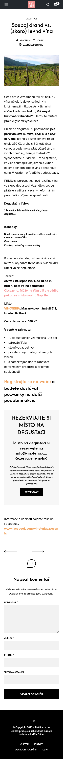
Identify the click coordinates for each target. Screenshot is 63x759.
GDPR (45, 750)
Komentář (11, 602)
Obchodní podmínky (26, 750)
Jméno (9, 638)
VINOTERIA (12, 308)
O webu (24, 744)
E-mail (9, 655)
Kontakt (38, 744)
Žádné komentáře (33, 45)
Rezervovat (31, 492)
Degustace (31, 19)
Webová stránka (14, 672)
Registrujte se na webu (27, 381)
